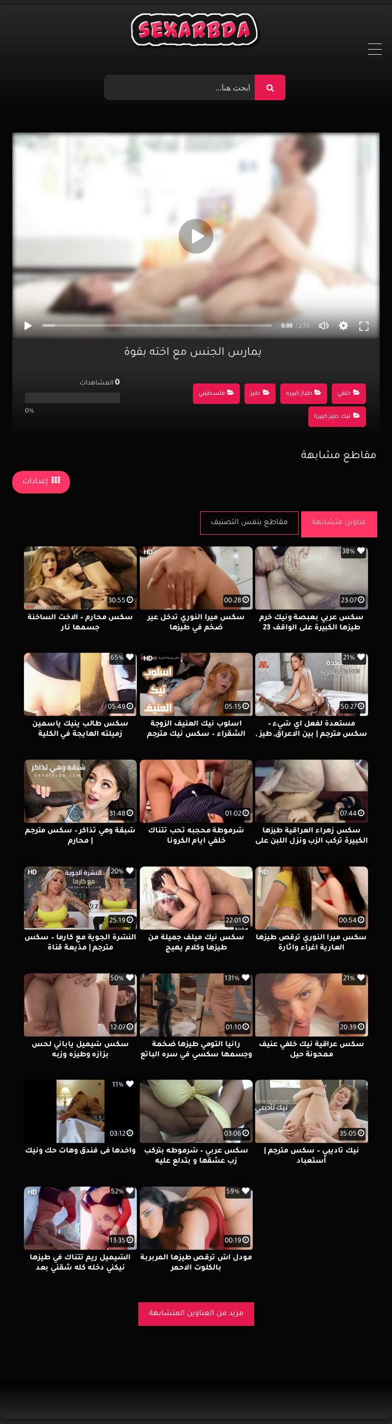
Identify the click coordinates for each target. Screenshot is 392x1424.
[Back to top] (360, 1394)
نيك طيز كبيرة (332, 417)
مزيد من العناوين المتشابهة (196, 1314)
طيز (255, 394)
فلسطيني (212, 394)
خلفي (344, 394)
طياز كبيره (299, 394)
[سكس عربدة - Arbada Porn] (196, 32)
